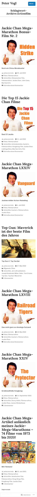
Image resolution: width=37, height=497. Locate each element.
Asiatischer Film (17, 476)
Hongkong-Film (17, 146)
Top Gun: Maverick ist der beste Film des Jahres (17, 231)
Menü (32, 3)
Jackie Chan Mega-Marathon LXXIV (17, 166)
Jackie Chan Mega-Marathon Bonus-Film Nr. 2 (17, 32)
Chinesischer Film (18, 78)
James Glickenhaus (18, 403)
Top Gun (4, 276)
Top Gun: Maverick (15, 276)
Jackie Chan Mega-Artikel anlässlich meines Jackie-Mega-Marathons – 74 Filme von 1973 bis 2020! (17, 428)
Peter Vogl (9, 3)
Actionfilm (7, 78)
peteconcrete (9, 73)
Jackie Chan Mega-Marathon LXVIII (17, 293)
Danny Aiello (16, 400)
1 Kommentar (8, 278)
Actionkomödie (17, 144)
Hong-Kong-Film (18, 479)
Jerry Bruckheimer (18, 271)
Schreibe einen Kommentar (13, 85)
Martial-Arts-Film (18, 149)
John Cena (25, 80)
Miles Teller (19, 273)
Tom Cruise (28, 273)
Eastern (26, 144)
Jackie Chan (16, 80)
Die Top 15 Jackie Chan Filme (15, 100)
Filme (5, 75)
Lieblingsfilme (7, 149)
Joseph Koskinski (8, 273)
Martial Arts (6, 83)
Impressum (6, 489)
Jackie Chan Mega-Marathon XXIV (17, 356)
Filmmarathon (13, 75)
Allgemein (7, 268)
